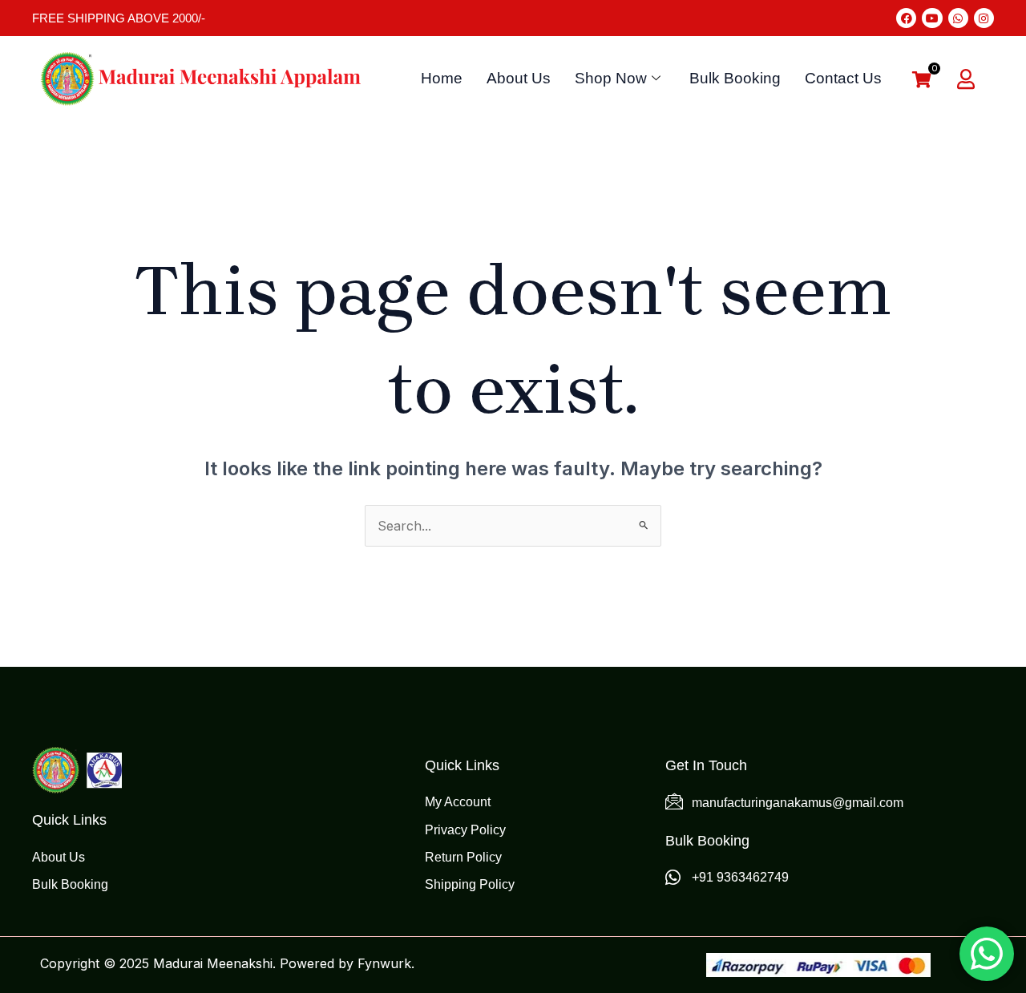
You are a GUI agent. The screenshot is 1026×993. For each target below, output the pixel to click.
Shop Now (611, 78)
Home (442, 78)
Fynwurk (384, 963)
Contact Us (843, 78)
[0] (921, 81)
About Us (519, 78)
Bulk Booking (735, 78)
